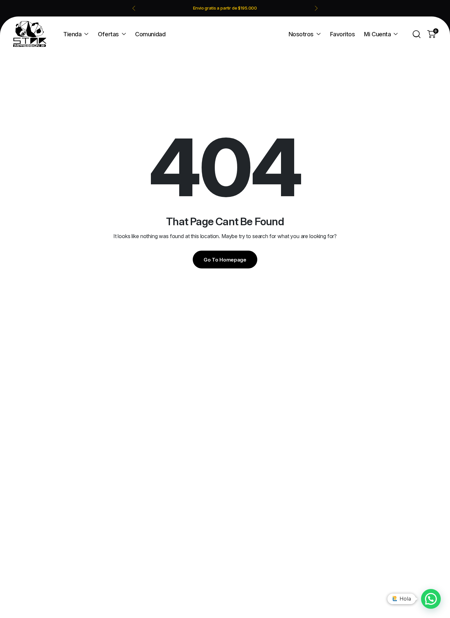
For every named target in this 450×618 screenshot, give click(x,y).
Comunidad (150, 34)
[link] (225, 8)
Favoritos (342, 34)
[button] (431, 599)
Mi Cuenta (377, 34)
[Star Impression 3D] (29, 34)
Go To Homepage (225, 260)
